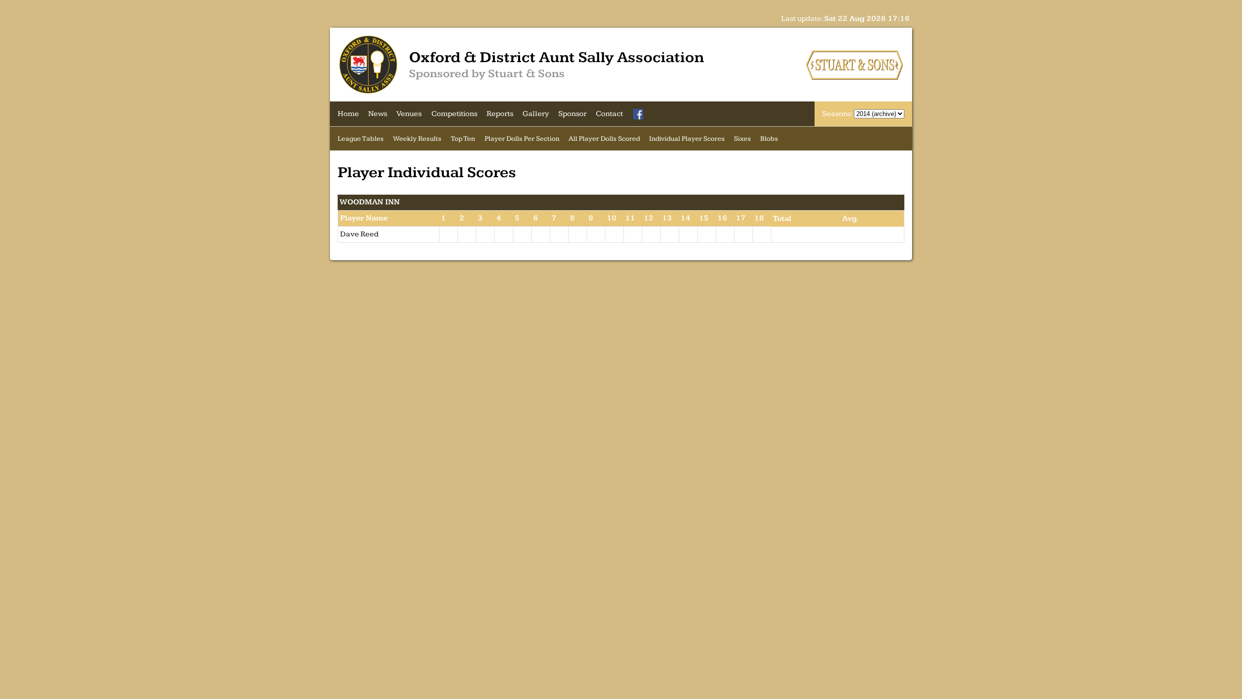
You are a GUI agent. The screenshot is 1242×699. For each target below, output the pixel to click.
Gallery (536, 113)
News (377, 113)
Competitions (454, 113)
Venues (409, 113)
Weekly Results (417, 138)
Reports (500, 113)
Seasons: (838, 113)
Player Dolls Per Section (522, 138)
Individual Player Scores (687, 138)
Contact (609, 113)
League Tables (361, 138)
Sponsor (572, 113)
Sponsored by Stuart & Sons (487, 74)
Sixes (742, 138)
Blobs (769, 138)
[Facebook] (638, 114)
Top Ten (463, 138)
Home (348, 113)
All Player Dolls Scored (604, 138)
